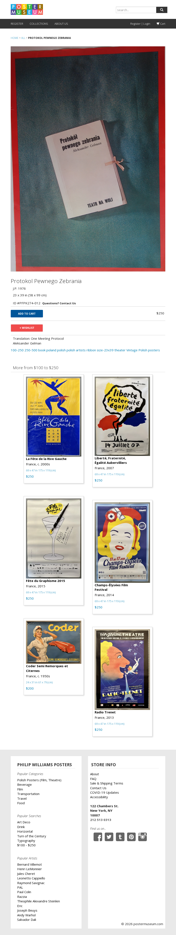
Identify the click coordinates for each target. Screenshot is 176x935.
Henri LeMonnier (29, 869)
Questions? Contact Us (59, 303)
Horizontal (25, 831)
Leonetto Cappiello (31, 878)
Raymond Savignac (31, 883)
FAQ (93, 779)
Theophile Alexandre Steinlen (38, 901)
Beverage (24, 784)
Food (21, 803)
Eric (20, 906)
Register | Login (140, 24)
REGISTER (17, 24)
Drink (21, 827)
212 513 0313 (100, 820)
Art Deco (23, 822)
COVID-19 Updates (104, 792)
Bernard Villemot (29, 864)
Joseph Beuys (27, 910)
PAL (20, 887)
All (23, 38)
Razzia (22, 896)
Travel (22, 798)
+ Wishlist (27, 328)
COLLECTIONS (39, 24)
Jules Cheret (26, 873)
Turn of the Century (31, 836)
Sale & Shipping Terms (106, 783)
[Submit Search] (161, 10)
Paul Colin (24, 892)
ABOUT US (61, 24)
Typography (26, 840)
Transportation (28, 794)
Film (20, 789)
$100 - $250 (26, 845)
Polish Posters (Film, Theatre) (39, 780)
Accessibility (99, 797)
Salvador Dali (26, 919)
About (94, 774)
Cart (162, 24)
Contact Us (98, 788)
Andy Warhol (26, 915)
